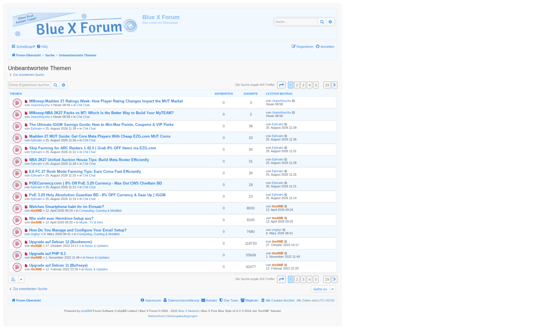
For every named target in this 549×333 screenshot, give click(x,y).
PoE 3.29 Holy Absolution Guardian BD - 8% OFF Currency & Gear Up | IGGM (97, 195)
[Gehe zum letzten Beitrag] (294, 100)
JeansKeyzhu (40, 105)
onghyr (35, 234)
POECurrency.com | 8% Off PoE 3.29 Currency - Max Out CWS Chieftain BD (95, 183)
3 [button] (303, 85)
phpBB (85, 310)
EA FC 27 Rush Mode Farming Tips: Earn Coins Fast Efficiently (85, 171)
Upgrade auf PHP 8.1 (47, 253)
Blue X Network (188, 310)
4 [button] (310, 85)
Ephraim (36, 128)
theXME (36, 210)
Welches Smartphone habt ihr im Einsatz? (66, 207)
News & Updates (96, 245)
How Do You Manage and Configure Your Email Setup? (78, 230)
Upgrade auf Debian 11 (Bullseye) (58, 265)
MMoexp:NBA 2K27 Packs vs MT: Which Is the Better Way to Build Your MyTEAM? (101, 113)
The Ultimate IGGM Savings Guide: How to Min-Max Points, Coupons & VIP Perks (101, 124)
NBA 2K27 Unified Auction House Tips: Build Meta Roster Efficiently (89, 160)
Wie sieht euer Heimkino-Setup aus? (61, 218)
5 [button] (316, 85)
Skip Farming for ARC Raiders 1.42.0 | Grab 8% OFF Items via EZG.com (92, 148)
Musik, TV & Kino (91, 222)
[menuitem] (42, 46)
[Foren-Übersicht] (76, 24)
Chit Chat (83, 105)
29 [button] (327, 85)
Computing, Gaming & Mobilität (100, 210)
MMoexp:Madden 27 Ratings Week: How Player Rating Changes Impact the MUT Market (106, 101)
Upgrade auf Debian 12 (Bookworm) (60, 242)
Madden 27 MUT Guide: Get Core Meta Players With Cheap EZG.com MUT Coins (99, 136)
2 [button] (297, 85)
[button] (281, 85)
